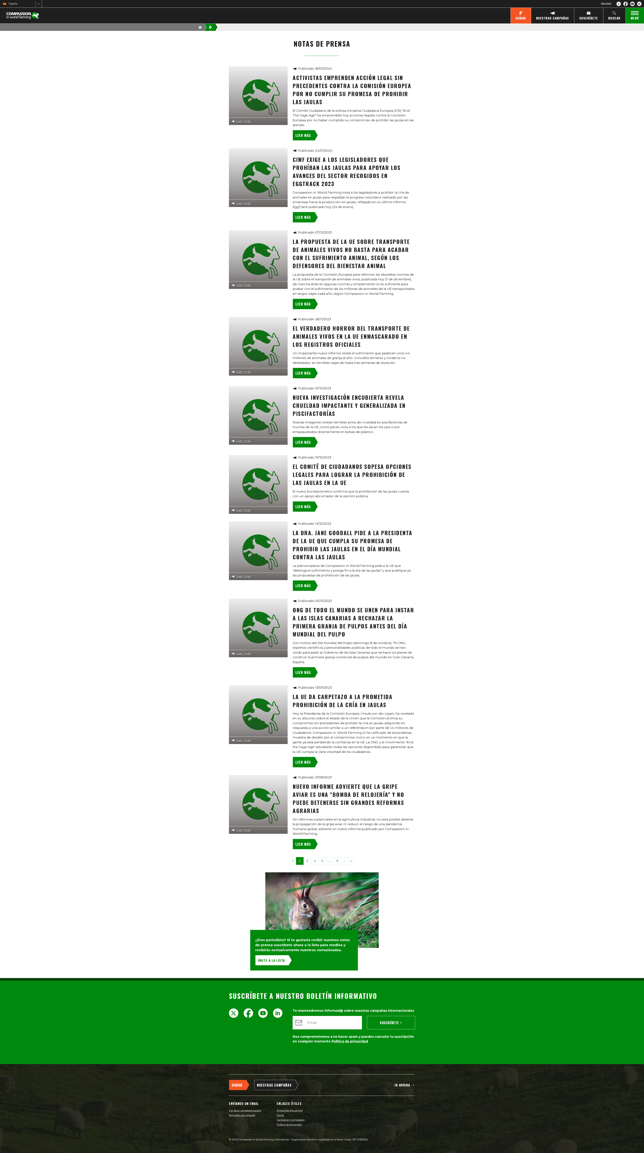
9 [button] (337, 861)
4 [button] (315, 861)
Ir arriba (402, 1085)
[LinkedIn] (639, 4)
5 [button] (322, 861)
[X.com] (618, 4)
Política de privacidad (289, 1124)
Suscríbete (389, 1022)
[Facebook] (625, 4)
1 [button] (292, 861)
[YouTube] (632, 4)
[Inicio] (200, 27)
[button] (330, 861)
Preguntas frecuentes (290, 1110)
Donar (280, 1115)
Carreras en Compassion (291, 1119)
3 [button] (307, 861)
